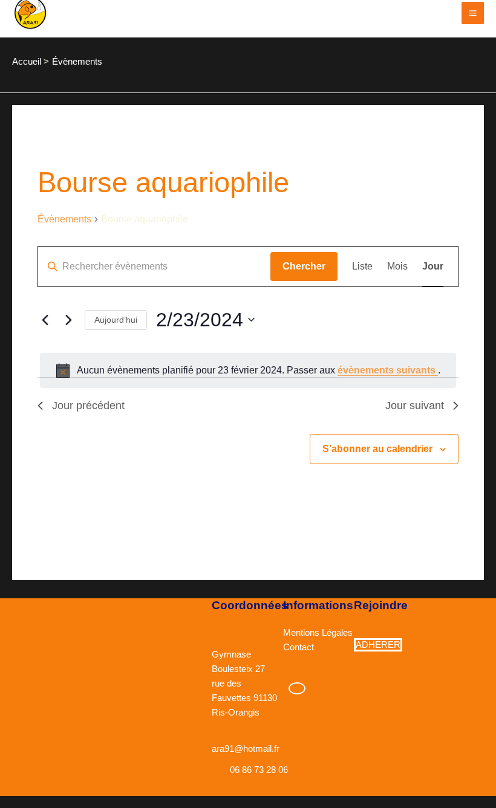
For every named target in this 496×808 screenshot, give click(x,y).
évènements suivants (388, 370)
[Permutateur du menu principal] (473, 13)
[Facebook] (297, 688)
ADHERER (378, 645)
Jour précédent (88, 405)
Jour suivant (414, 405)
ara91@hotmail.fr (245, 749)
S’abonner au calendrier (377, 449)
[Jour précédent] (45, 319)
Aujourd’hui (115, 320)
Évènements (64, 219)
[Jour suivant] (68, 319)
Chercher (303, 266)
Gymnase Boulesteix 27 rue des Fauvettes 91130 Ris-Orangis (244, 683)
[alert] (248, 370)
